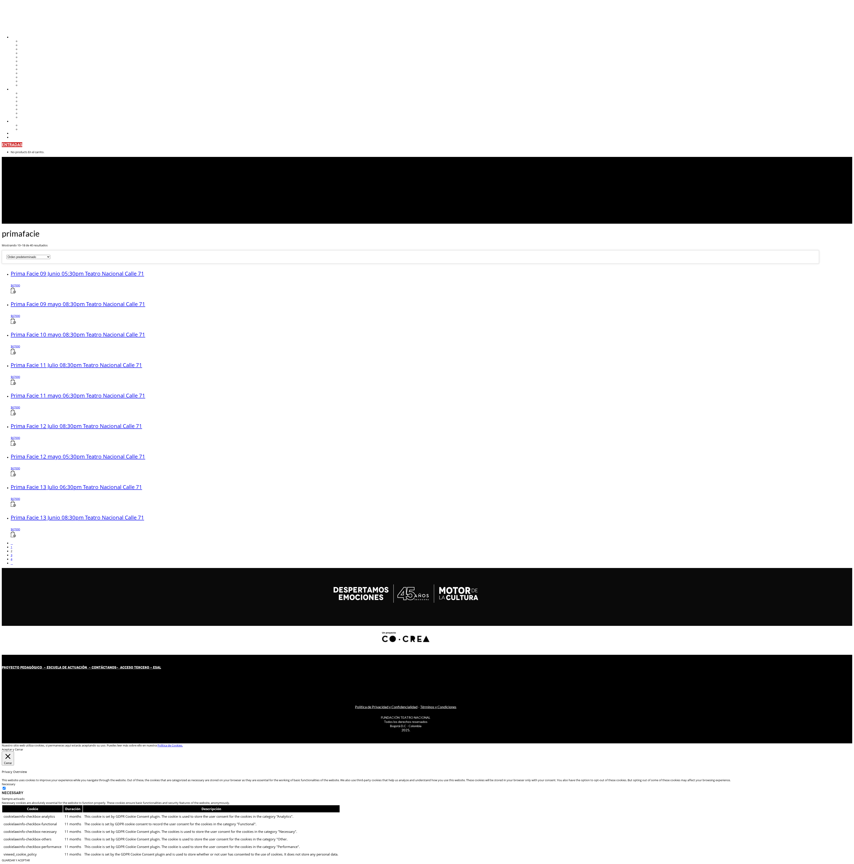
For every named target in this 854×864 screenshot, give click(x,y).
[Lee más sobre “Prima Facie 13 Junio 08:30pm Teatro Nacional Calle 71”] (13, 536)
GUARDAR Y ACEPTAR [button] (16, 860)
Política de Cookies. (170, 745)
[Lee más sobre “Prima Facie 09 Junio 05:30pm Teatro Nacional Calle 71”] (13, 292)
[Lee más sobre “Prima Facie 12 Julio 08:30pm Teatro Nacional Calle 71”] (13, 445)
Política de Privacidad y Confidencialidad (386, 707)
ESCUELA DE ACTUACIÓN (67, 667)
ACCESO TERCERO (135, 667)
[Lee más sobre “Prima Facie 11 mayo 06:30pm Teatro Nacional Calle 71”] (13, 414)
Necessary (12, 793)
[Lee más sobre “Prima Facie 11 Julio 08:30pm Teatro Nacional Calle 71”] (13, 384)
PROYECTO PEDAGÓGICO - (24, 667)
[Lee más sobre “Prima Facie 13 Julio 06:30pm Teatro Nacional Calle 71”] (13, 506)
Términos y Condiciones (438, 707)
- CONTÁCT (97, 667)
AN (109, 667)
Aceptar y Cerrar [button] (12, 749)
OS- (115, 667)
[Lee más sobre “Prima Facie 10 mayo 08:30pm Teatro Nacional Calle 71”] (13, 353)
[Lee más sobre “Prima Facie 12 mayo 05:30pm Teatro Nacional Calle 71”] (13, 475)
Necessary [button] (8, 784)
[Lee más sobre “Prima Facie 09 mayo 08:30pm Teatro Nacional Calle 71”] (13, 323)
